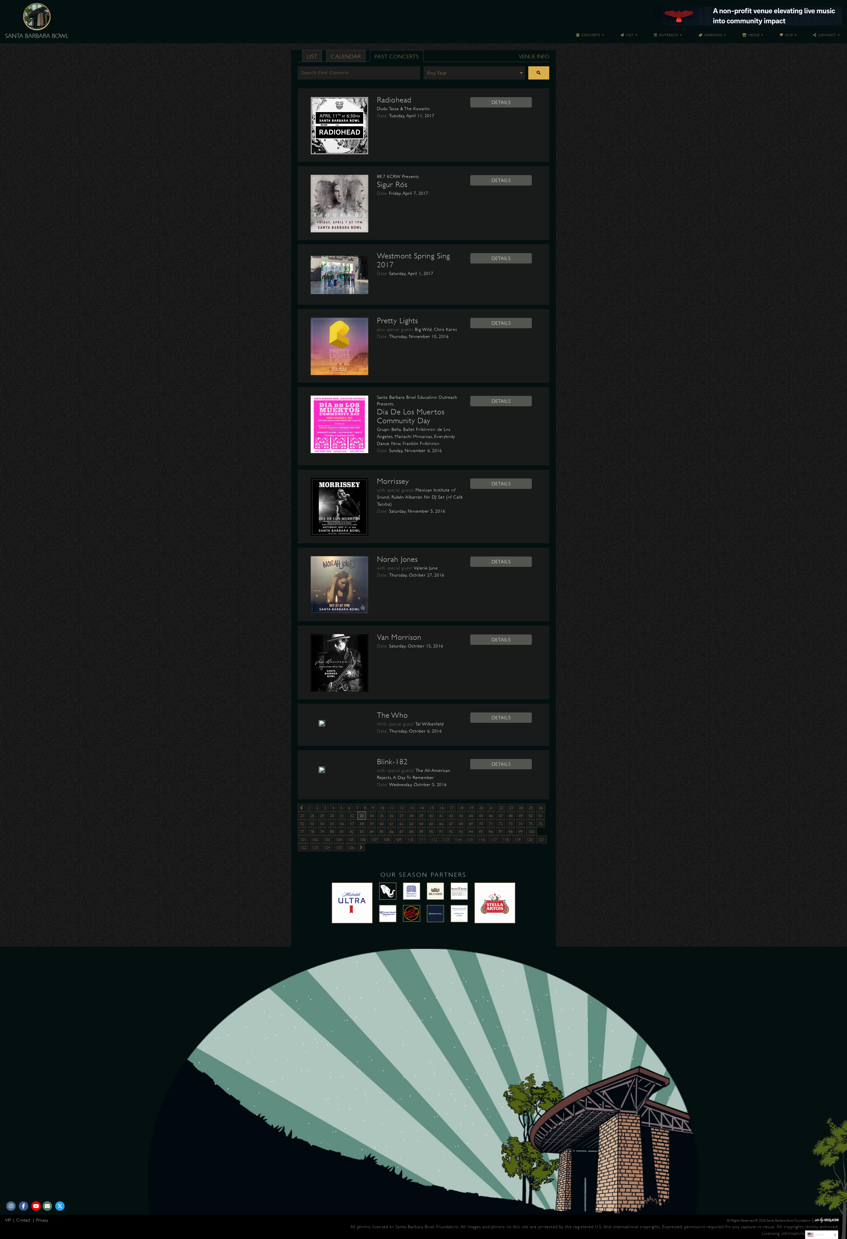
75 (530, 824)
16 (442, 808)
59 (372, 824)
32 (352, 816)
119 (518, 839)
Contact (24, 1220)
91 (441, 831)
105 (351, 839)
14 (422, 808)
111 (422, 839)
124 (327, 847)
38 (411, 816)
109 (398, 839)
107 (375, 839)
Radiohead (394, 99)
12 (402, 808)
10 (382, 808)
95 (481, 831)
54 (322, 824)
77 (302, 831)
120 (529, 839)
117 (494, 839)
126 (351, 847)
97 (501, 831)
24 (521, 808)
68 (461, 824)
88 (411, 831)
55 (332, 824)
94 (471, 831)
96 (491, 831)
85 (382, 831)
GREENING (712, 35)
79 (322, 831)
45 (481, 816)
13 (412, 808)
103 (327, 839)
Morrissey (393, 481)
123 (315, 847)
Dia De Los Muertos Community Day (410, 416)
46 (491, 816)
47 (501, 816)
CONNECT (826, 35)
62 (401, 824)
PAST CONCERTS (397, 56)
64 (421, 824)
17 (451, 808)
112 (434, 839)
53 (312, 824)
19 (471, 808)
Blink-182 (392, 761)
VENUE (753, 35)
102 (315, 839)
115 (470, 839)
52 (302, 824)
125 (339, 847)
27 (302, 816)
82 (352, 831)
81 (342, 831)
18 (461, 808)
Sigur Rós (392, 184)
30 (332, 816)
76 (540, 824)
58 (362, 824)
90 (431, 831)
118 (506, 839)
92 (451, 831)
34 (372, 816)
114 (458, 839)
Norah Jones (397, 559)
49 (521, 816)
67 (451, 824)
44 (471, 816)
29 (322, 816)
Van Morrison (399, 637)
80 (332, 831)
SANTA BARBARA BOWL (37, 36)
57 (352, 824)
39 (421, 816)
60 (382, 824)
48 (511, 816)
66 (441, 824)
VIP (8, 1220)
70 (481, 824)
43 (461, 816)
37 (401, 816)
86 (392, 831)
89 (421, 831)
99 (521, 831)
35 (382, 816)
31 (342, 816)
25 (531, 808)
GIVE (788, 35)
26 (541, 808)
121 (541, 839)
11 (392, 808)
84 (372, 831)
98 (511, 831)
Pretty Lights (397, 320)
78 (312, 831)
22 (501, 808)
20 (481, 808)
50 (530, 816)
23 (511, 808)
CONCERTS (590, 35)
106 (363, 839)
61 (392, 824)
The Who (392, 715)
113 (446, 839)
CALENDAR (346, 56)
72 (501, 824)
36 (392, 816)
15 (432, 808)
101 (303, 839)
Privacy (42, 1220)
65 (431, 824)
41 (441, 816)
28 (312, 816)
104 (339, 839)
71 (491, 824)
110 (410, 839)
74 (521, 824)
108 (387, 839)
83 (362, 831)
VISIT (629, 35)
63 (411, 824)
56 (342, 824)
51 (540, 816)
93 (461, 831)
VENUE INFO (534, 56)
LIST (312, 56)
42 (451, 816)
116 (482, 839)
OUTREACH (668, 35)
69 (471, 824)
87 (401, 831)
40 (431, 816)
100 (531, 831)
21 (491, 808)
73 (511, 824)
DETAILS (501, 102)
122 (303, 847)
